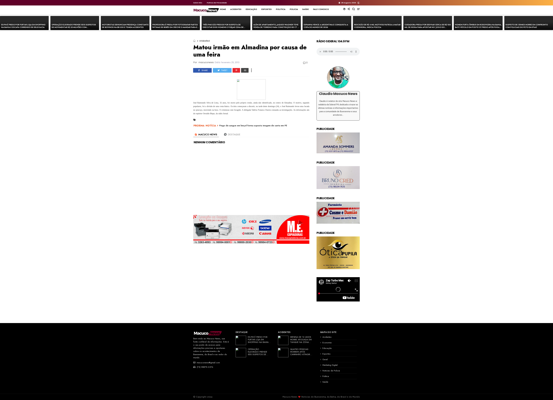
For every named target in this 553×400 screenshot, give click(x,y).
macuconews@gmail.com (208, 362)
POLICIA (294, 9)
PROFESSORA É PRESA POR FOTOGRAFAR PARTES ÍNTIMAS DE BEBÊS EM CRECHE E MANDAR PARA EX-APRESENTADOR (175, 27)
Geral (325, 359)
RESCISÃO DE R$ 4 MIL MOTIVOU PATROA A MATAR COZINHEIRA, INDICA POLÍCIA (377, 26)
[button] (358, 3)
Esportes (326, 353)
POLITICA (280, 9)
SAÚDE (305, 9)
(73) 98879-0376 (204, 367)
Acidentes (327, 337)
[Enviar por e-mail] (245, 70)
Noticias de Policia (331, 370)
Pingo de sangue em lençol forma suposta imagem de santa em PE (253, 125)
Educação (327, 348)
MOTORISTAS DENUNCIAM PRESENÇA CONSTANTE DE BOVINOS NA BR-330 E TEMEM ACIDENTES (125, 26)
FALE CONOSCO (321, 9)
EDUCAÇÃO (251, 9)
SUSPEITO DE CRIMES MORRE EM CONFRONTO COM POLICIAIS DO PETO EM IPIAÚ (526, 26)
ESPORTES (266, 9)
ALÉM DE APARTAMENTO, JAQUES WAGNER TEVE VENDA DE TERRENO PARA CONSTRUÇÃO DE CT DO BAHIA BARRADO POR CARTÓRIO (276, 27)
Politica (325, 376)
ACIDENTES (235, 9)
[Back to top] (546, 393)
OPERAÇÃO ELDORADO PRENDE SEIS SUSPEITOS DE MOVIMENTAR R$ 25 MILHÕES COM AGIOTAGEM (74, 27)
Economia (327, 342)
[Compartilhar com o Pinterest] (236, 70)
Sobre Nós (197, 3)
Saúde (325, 381)
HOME (223, 9)
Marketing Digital (330, 365)
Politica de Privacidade (217, 3)
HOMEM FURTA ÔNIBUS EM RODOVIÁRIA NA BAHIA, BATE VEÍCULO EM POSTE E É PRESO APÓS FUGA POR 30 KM (478, 27)
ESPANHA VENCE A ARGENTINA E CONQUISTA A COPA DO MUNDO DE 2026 (326, 26)
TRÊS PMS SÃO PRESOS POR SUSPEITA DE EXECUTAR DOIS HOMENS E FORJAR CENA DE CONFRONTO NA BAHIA (223, 27)
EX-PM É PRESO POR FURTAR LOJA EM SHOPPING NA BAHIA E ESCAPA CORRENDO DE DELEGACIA (23, 26)
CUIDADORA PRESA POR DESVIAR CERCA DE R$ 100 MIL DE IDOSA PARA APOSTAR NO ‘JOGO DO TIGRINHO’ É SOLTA (428, 27)
